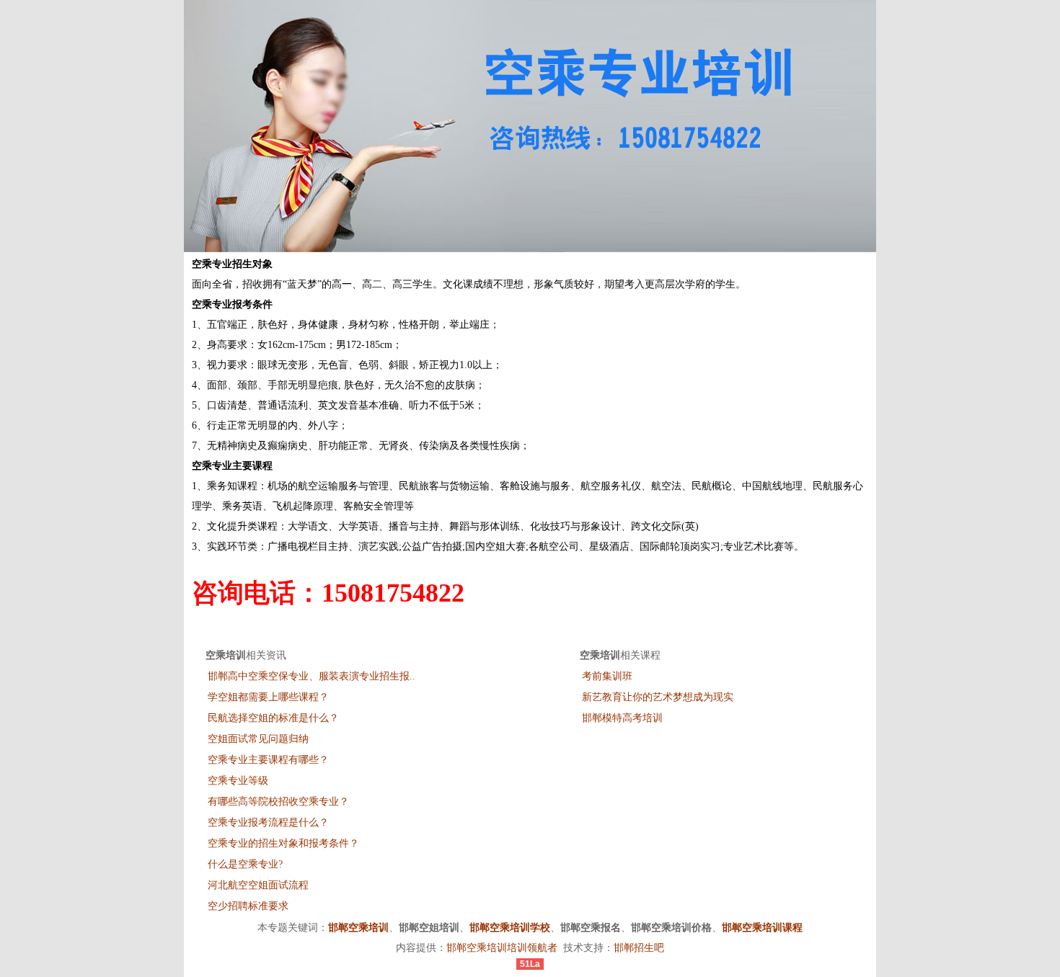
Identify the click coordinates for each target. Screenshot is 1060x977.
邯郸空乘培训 (358, 927)
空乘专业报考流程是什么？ (268, 822)
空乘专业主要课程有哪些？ (268, 759)
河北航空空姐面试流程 (258, 885)
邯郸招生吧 (639, 947)
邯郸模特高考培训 (622, 718)
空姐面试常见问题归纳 (258, 738)
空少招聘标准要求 (248, 906)
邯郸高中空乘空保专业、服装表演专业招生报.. (311, 676)
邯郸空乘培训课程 (762, 927)
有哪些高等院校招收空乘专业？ (278, 801)
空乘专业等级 (238, 780)
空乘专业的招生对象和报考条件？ (283, 843)
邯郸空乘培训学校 (509, 927)
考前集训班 (607, 676)
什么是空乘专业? (245, 864)
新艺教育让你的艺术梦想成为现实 (657, 697)
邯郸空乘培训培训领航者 (501, 947)
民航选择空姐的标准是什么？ (273, 718)
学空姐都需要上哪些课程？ (268, 697)
